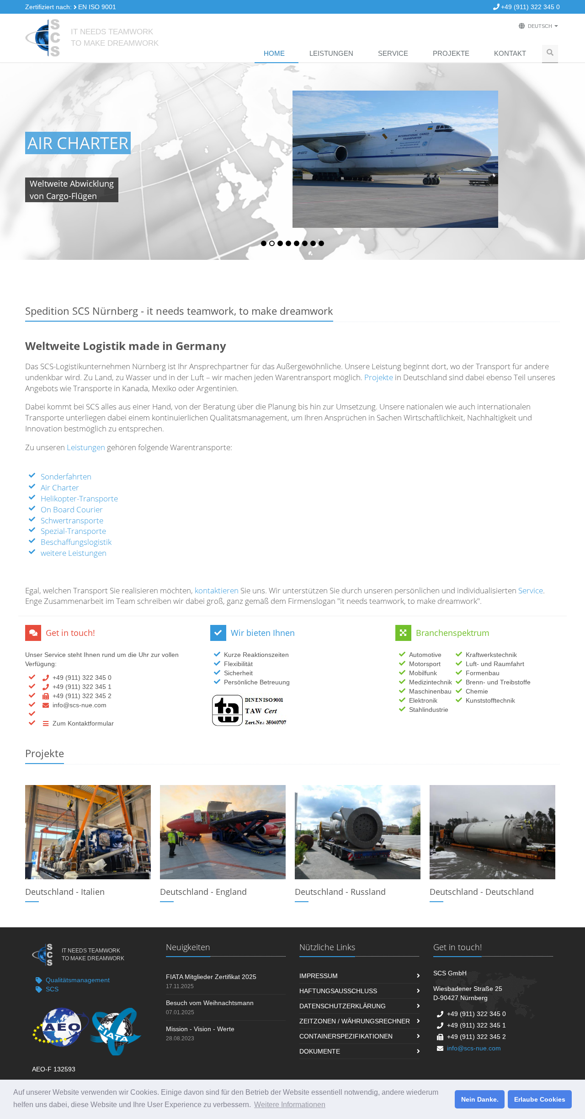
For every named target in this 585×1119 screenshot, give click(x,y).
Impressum (318, 975)
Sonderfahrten (66, 476)
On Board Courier (72, 509)
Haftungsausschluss (338, 991)
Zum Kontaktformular (83, 723)
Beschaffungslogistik (76, 542)
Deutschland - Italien (65, 891)
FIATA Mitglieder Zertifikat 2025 (211, 976)
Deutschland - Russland (340, 891)
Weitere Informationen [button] (289, 1104)
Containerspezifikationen (346, 1036)
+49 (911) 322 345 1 (82, 686)
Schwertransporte (72, 520)
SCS (52, 989)
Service (393, 53)
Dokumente (319, 1051)
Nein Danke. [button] (480, 1099)
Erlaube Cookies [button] (539, 1099)
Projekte (451, 53)
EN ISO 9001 (97, 7)
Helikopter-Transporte (79, 498)
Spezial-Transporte (73, 531)
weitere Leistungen (73, 553)
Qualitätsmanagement (78, 980)
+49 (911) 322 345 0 (530, 7)
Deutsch (540, 26)
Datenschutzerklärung (342, 1006)
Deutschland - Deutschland (482, 891)
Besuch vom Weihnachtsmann (210, 1002)
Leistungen (331, 53)
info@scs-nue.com (79, 705)
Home (274, 53)
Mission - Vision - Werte (200, 1029)
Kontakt (510, 53)
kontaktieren (216, 590)
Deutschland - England (203, 891)
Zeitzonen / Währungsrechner (354, 1021)
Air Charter (77, 143)
